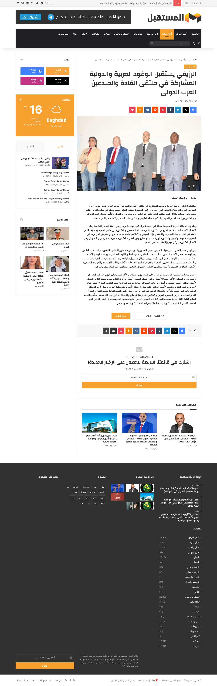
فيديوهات (195, 626)
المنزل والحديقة (192, 577)
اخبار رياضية (152, 34)
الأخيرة (30, 146)
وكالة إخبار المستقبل (146, 680)
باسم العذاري (117, 680)
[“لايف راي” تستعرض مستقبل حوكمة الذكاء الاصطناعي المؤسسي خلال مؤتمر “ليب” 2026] (179, 423)
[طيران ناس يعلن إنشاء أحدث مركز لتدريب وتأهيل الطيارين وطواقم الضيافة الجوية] (99, 423)
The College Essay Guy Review (55, 173)
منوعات (95, 34)
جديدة (92, 492)
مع (95, 503)
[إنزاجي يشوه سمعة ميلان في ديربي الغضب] (60, 163)
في (80, 497)
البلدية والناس (193, 567)
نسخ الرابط (120, 316)
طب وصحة (63, 34)
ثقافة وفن (137, 34)
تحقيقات (196, 587)
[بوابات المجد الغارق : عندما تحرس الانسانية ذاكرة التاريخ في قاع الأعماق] (32, 262)
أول (103, 487)
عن (87, 497)
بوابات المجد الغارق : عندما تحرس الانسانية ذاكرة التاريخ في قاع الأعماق (33, 277)
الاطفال (196, 562)
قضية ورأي (194, 631)
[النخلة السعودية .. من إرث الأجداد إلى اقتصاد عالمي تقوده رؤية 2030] (57, 264)
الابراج (85, 34)
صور (102, 497)
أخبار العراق (181, 34)
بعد (68, 487)
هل (82, 503)
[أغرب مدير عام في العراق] (57, 233)
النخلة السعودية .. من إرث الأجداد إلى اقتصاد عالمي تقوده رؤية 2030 (58, 280)
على (94, 497)
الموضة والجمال (192, 582)
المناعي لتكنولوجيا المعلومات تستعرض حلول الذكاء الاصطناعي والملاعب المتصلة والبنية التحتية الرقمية (141, 440)
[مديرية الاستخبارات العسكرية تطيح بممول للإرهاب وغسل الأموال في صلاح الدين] (147, 488)
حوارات (196, 611)
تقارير (197, 592)
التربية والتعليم (193, 572)
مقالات (106, 34)
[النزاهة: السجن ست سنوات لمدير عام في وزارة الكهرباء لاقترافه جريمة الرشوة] (132, 505)
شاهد (75, 492)
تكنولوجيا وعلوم (121, 34)
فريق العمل (42, 680)
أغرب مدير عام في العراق (60, 245)
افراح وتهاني (194, 552)
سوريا (83, 492)
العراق (75, 487)
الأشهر (59, 146)
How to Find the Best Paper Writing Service (48, 199)
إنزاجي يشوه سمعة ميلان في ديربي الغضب (35, 160)
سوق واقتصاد (193, 616)
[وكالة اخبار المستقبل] (172, 18)
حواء (75, 34)
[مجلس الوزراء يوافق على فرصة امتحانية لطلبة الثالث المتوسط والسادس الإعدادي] (117, 497)
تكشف (101, 492)
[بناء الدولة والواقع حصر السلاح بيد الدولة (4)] (32, 233)
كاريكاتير (196, 636)
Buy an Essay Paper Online (56, 181)
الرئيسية (195, 34)
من (89, 503)
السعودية (86, 487)
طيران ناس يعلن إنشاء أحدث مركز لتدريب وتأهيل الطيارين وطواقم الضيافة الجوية (136, 3)
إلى (95, 487)
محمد (72, 497)
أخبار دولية (167, 34)
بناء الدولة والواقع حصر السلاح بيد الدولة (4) (33, 245)
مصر (102, 503)
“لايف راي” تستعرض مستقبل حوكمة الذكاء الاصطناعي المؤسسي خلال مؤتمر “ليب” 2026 (179, 439)
